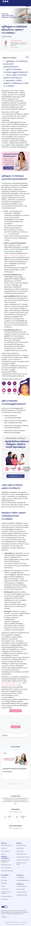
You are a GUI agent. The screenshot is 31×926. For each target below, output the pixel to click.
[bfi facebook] (7, 3)
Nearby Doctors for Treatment (6, 892)
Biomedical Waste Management (5, 861)
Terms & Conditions (6, 868)
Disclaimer (17, 924)
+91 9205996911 (21, 877)
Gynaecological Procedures (23, 857)
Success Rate (4, 880)
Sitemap (3, 886)
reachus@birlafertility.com (23, 880)
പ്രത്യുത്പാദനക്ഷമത (6, 36)
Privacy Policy (9, 924)
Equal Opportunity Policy (7, 870)
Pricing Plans (4, 883)
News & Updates (5, 851)
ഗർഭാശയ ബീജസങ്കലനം (9, 685)
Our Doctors (4, 848)
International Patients (6, 896)
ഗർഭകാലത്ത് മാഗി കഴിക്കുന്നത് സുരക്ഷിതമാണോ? (14, 768)
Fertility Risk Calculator (22, 895)
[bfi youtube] (5, 3)
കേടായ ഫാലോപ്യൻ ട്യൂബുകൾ (15, 255)
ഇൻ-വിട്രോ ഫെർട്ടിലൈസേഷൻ (12, 683)
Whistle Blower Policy (6, 865)
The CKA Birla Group (6, 845)
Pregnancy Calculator (22, 892)
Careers (3, 854)
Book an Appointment (15, 710)
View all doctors (15, 726)
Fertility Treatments (21, 845)
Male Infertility (20, 848)
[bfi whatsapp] (8, 917)
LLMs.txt (22, 924)
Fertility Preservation (22, 854)
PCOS (5, 234)
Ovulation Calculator (22, 886)
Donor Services (20, 851)
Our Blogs (3, 877)
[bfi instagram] (3, 3)
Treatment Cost (5, 889)
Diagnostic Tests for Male (23, 860)
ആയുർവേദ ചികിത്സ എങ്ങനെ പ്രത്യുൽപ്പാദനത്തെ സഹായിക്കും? (15, 83)
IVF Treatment (4, 899)
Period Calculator (21, 889)
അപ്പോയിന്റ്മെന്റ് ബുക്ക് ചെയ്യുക (13, 167)
